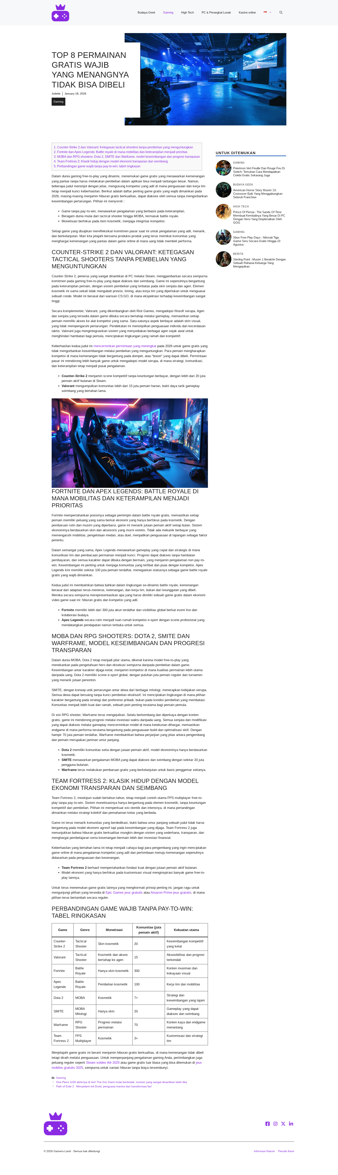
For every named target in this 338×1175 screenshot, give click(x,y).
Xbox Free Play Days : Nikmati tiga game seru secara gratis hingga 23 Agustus (256, 241)
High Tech (187, 12)
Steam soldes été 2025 (103, 1062)
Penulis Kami (286, 1151)
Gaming (168, 12)
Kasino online (247, 12)
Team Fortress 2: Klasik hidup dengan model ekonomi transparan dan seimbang (111, 161)
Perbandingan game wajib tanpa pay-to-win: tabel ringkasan (97, 166)
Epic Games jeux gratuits (124, 892)
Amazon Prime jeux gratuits (171, 892)
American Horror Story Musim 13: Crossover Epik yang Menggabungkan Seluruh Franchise (257, 193)
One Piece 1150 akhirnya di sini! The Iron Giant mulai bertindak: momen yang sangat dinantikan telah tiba (121, 1082)
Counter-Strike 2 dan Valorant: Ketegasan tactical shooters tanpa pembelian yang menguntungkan (123, 147)
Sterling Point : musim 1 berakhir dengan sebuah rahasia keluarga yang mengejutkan (259, 263)
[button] (281, 12)
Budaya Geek (146, 12)
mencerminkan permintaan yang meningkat (124, 346)
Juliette (56, 93)
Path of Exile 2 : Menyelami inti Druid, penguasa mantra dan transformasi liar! (104, 1086)
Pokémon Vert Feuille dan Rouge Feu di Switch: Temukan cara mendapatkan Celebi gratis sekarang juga (259, 172)
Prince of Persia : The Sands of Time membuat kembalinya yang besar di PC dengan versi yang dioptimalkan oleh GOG (259, 217)
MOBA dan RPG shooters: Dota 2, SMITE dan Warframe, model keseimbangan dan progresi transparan (127, 156)
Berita (238, 254)
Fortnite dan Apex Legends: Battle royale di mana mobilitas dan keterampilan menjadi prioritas (120, 152)
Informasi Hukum (264, 1151)
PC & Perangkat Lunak (216, 12)
